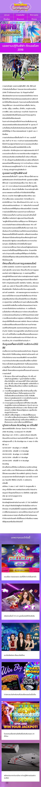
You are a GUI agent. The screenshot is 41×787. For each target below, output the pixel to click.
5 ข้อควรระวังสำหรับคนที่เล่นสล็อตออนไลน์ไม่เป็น (20, 694)
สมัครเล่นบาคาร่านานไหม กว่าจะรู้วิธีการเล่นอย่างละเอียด (20, 776)
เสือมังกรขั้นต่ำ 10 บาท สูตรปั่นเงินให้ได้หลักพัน (19, 616)
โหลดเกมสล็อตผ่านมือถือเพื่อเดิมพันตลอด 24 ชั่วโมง (19, 735)
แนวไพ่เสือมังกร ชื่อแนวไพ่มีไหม (14, 655)
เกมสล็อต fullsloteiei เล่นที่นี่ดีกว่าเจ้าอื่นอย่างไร (20, 576)
